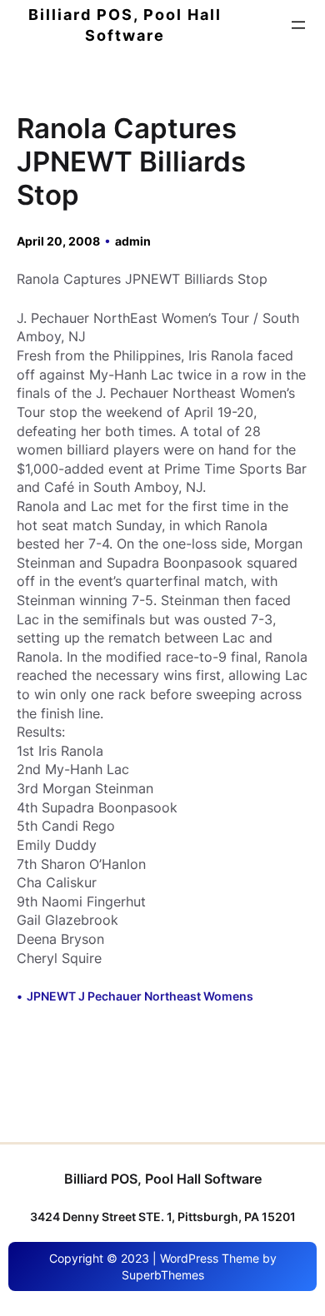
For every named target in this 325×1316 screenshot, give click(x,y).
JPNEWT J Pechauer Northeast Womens (140, 996)
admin (133, 241)
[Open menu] (298, 25)
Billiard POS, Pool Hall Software (163, 1178)
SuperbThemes (163, 1275)
